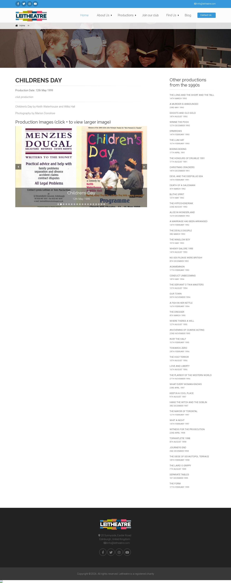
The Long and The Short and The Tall (192, 97)
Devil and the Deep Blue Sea (186, 178)
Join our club (150, 15)
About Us (103, 15)
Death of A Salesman (182, 187)
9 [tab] (80, 204)
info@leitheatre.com (118, 543)
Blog (188, 15)
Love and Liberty (179, 368)
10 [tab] (82, 204)
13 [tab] (90, 204)
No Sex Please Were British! (186, 259)
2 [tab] (61, 204)
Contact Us (206, 15)
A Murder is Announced (184, 106)
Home (84, 15)
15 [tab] (96, 204)
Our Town (180, 295)
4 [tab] (66, 204)
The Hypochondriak (181, 205)
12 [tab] (88, 204)
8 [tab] (77, 204)
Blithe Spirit (177, 196)
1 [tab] (58, 204)
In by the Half (179, 341)
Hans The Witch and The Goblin (188, 404)
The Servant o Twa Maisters (187, 286)
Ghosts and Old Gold (183, 115)
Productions (126, 15)
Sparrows (179, 133)
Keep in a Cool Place (182, 395)
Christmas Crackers (182, 169)
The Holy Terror (179, 359)
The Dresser (178, 314)
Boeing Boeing (178, 151)
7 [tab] (74, 204)
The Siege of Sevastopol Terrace (189, 458)
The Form (179, 485)
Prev (17, 166)
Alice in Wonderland (182, 214)
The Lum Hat (179, 142)
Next (144, 166)
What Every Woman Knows (186, 386)
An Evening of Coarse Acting (187, 332)
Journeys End (179, 449)
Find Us (171, 15)
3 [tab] (63, 204)
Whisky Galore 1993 (181, 250)
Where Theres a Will (182, 323)
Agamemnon (179, 268)
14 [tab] (93, 204)
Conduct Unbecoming (183, 277)
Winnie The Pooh (180, 124)
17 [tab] (101, 204)
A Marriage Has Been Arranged (189, 223)
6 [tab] (72, 204)
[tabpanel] (81, 166)
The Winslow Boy (180, 241)
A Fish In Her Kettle (181, 305)
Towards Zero (179, 350)
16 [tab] (99, 204)
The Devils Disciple (181, 232)
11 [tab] (85, 204)
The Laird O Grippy (180, 467)
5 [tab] (69, 204)
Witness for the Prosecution (187, 431)
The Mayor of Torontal (184, 413)
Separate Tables (179, 476)
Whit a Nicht (179, 422)
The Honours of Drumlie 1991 (187, 160)
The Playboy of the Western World (191, 377)
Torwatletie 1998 (180, 440)
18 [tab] (104, 204)
